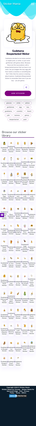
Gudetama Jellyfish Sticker (31, 181)
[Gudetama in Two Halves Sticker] (11, 258)
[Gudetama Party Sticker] (32, 310)
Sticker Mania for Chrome (11, 389)
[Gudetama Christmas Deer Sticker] (25, 342)
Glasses (9, 103)
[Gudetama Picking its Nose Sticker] (4, 276)
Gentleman (10, 107)
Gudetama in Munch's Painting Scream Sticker (24, 181)
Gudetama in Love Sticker (24, 331)
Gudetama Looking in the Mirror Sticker (18, 231)
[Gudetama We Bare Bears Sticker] (18, 209)
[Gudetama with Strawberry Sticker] (25, 191)
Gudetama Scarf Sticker (11, 363)
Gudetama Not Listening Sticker (24, 164)
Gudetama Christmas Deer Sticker (24, 348)
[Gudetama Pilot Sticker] (18, 358)
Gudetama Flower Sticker (18, 316)
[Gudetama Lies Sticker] (11, 276)
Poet (24, 119)
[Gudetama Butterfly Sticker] (25, 143)
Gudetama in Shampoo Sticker (11, 316)
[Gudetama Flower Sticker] (18, 310)
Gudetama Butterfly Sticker (24, 149)
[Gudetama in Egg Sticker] (4, 258)
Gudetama (8, 111)
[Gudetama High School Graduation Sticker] (25, 241)
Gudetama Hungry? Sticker (4, 363)
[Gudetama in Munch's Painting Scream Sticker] (25, 174)
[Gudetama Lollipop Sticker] (4, 175)
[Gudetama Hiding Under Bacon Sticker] (4, 208)
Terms (18, 393)
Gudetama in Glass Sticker (11, 164)
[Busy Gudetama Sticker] (11, 209)
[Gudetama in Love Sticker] (25, 326)
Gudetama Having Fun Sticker (24, 264)
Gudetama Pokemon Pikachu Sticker (4, 331)
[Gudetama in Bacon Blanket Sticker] (11, 191)
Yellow (27, 103)
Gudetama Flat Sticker (31, 331)
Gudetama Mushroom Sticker (4, 316)
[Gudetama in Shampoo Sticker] (11, 309)
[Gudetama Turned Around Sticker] (18, 258)
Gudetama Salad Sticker (4, 149)
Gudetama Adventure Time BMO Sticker (11, 299)
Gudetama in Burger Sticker (4, 349)
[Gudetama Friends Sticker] (32, 209)
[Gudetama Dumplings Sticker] (11, 226)
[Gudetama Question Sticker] (18, 343)
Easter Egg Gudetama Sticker (4, 197)
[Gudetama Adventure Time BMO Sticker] (11, 292)
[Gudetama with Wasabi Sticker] (4, 225)
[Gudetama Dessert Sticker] (32, 258)
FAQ (20, 391)
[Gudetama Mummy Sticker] (11, 326)
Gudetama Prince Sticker (18, 149)
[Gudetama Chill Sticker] (25, 310)
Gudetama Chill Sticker (24, 316)
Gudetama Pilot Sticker (18, 363)
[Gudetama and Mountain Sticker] (18, 191)
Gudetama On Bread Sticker (18, 164)
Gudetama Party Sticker (31, 316)
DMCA (24, 393)
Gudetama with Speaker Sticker (31, 197)
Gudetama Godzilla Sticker (24, 300)
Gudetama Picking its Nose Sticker (4, 282)
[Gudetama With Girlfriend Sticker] (11, 143)
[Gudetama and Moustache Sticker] (32, 225)
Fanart (29, 111)
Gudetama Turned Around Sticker (18, 264)
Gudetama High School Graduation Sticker (25, 248)
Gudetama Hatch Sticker (18, 248)
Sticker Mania (11, 4)
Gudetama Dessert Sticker (31, 264)
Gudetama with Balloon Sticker (18, 331)
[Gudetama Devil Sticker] (11, 242)
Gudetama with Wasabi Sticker (4, 231)
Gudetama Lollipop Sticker (4, 181)
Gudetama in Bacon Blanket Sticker (11, 197)
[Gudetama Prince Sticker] (18, 143)
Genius (27, 115)
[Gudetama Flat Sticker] (32, 326)
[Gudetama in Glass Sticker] (11, 159)
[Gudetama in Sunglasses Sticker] (25, 209)
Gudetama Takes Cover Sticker (4, 248)
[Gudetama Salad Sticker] (4, 143)
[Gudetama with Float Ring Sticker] (32, 342)
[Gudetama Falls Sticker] (32, 293)
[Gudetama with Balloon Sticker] (18, 325)
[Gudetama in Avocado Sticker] (32, 158)
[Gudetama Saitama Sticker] (32, 143)
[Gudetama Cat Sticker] (11, 343)
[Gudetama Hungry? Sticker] (4, 358)
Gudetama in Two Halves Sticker (11, 264)
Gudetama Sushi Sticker (11, 181)
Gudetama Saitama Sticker (31, 149)
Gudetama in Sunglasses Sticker (25, 215)
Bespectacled (14, 119)
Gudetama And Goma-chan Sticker (31, 282)
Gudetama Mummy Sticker (11, 331)
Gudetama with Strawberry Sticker (25, 197)
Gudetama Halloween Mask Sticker (4, 300)
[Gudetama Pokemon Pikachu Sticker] (4, 325)
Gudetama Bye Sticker (4, 164)
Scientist (19, 111)
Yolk (8, 115)
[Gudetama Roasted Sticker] (18, 293)
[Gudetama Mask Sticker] (32, 242)
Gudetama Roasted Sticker (18, 300)
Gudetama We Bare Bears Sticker (18, 215)
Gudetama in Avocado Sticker (31, 164)
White (18, 103)
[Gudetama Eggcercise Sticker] (18, 175)
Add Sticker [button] (18, 93)
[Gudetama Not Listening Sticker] (25, 158)
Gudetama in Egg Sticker (4, 264)
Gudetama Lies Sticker (11, 283)
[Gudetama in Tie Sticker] (18, 276)
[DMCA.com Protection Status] (18, 397)
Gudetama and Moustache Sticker (31, 231)
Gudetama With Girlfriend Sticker (11, 149)
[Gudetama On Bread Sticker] (18, 159)
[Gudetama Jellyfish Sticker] (32, 175)
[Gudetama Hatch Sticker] (18, 242)
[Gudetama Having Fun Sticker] (25, 258)
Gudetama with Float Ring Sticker (31, 348)
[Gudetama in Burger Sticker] (4, 343)
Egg (20, 107)
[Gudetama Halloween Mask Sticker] (4, 293)
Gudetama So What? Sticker (24, 283)
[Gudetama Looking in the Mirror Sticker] (18, 225)
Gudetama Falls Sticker (31, 300)
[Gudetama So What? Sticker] (25, 276)
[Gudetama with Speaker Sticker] (32, 191)
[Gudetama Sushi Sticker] (11, 175)
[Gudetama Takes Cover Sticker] (4, 241)
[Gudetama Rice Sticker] (25, 226)
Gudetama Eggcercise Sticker (18, 181)
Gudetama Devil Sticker (11, 248)
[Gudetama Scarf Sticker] (11, 358)
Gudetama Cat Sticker (11, 349)
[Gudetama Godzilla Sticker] (25, 293)
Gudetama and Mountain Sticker (18, 197)
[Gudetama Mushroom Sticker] (4, 310)
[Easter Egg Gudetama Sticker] (4, 191)
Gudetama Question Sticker (18, 349)
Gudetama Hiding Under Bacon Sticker (4, 215)
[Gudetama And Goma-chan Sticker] (32, 275)
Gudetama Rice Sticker (24, 232)
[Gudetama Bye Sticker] (4, 159)
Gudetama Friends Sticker (31, 216)
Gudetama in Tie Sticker (18, 283)
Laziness (17, 115)
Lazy (27, 107)
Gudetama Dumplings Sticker (11, 232)
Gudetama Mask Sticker (31, 248)
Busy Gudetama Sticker (11, 216)
